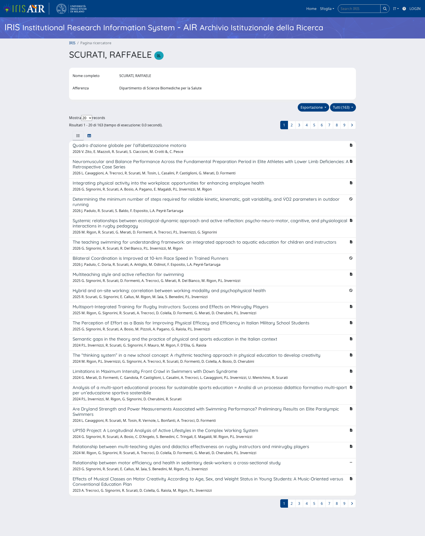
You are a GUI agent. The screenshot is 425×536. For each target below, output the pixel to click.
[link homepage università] (71, 9)
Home (311, 8)
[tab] (78, 135)
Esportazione (312, 107)
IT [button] (394, 8)
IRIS (72, 42)
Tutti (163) (341, 107)
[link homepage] (26, 9)
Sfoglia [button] (326, 8)
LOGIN (415, 8)
